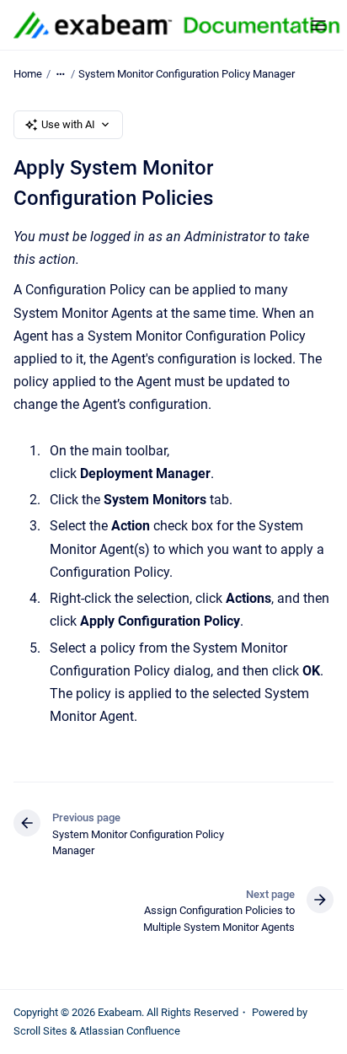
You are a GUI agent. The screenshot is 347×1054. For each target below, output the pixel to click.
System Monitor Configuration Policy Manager (186, 73)
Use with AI (68, 124)
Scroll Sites (40, 1030)
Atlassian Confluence (129, 1030)
